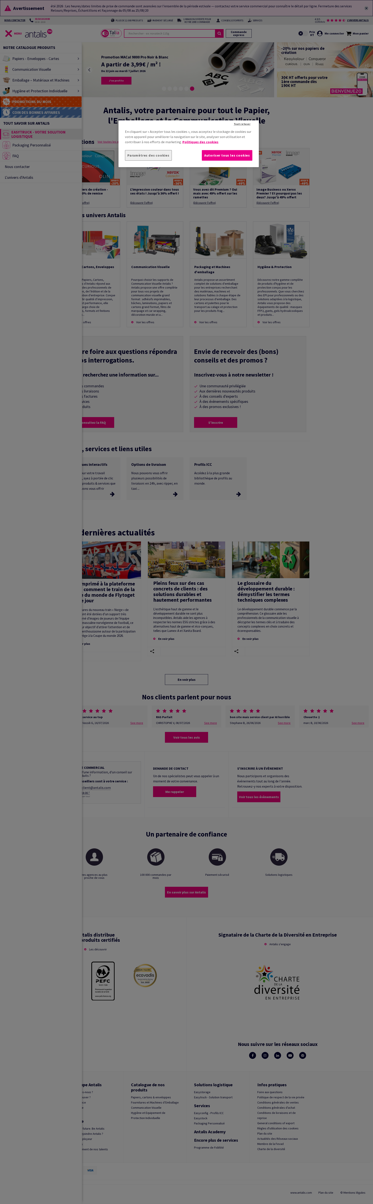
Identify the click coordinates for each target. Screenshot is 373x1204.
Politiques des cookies (200, 142)
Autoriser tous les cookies (227, 155)
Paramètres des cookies (148, 155)
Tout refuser (242, 124)
